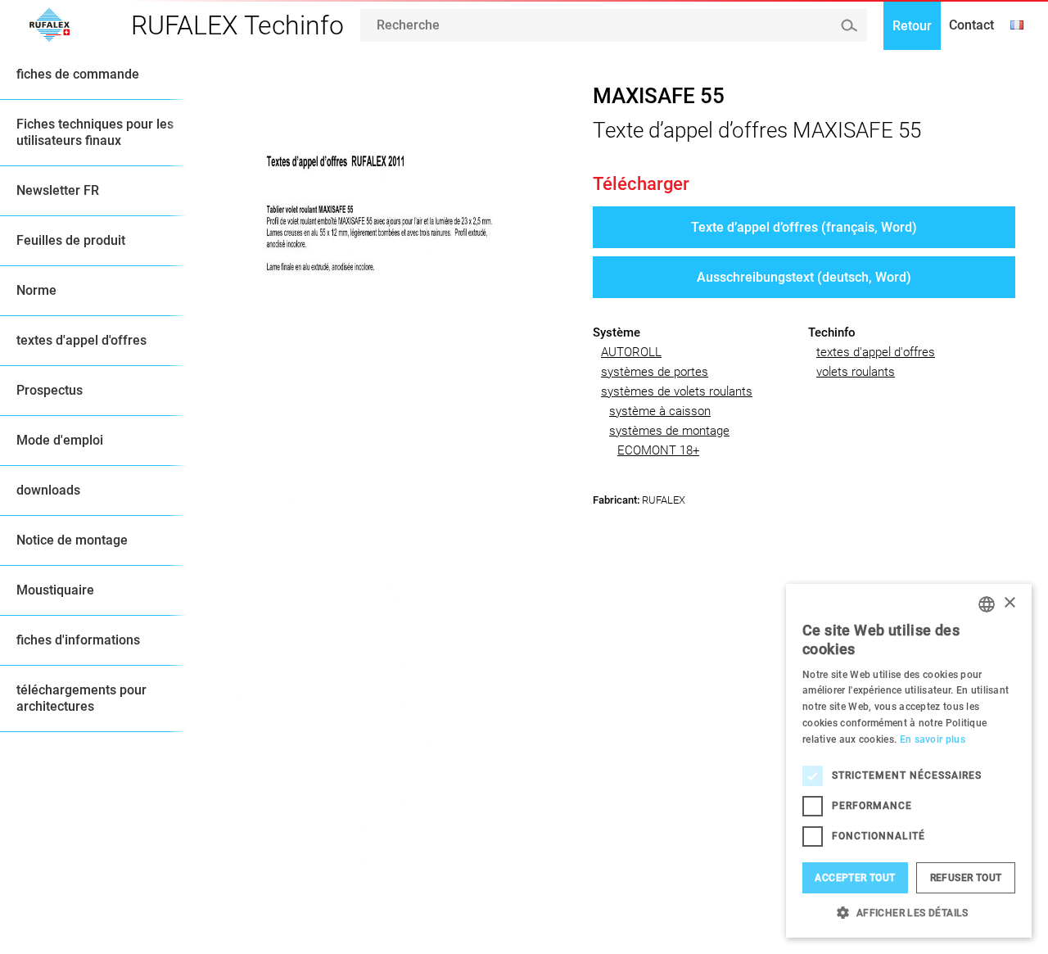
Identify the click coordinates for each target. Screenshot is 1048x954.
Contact (971, 25)
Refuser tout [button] (966, 878)
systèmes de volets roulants (676, 391)
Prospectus (49, 390)
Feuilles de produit (70, 240)
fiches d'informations (78, 640)
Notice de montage (72, 540)
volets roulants (855, 371)
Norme (36, 290)
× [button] (1009, 603)
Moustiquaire (55, 590)
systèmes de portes (654, 371)
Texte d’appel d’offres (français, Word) (804, 227)
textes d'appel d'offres (81, 340)
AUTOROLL (631, 352)
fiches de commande (77, 74)
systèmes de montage (669, 430)
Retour (912, 26)
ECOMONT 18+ (658, 450)
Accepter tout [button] (855, 878)
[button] (908, 912)
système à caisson (660, 411)
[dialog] (909, 761)
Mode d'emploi (59, 440)
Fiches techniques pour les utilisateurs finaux (95, 132)
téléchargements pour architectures (81, 698)
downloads (48, 490)
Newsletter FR (57, 190)
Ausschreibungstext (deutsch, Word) (804, 277)
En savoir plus (932, 739)
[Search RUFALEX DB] (848, 25)
